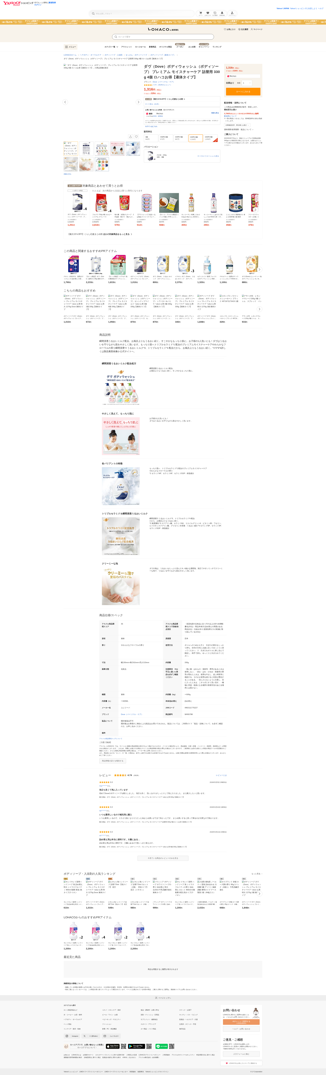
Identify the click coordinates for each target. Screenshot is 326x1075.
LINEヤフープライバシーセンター (116, 1071)
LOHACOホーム (70, 55)
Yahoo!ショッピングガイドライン (157, 1071)
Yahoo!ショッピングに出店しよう (303, 8)
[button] (247, 83)
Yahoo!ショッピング (71, 1071)
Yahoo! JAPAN (283, 8)
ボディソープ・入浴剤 (113, 55)
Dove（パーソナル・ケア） (132, 714)
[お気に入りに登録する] (136, 136)
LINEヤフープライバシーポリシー (91, 1071)
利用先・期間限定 (158, 116)
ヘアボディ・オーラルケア (90, 55)
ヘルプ (320, 8)
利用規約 (133, 1071)
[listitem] (83, 1010)
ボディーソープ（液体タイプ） (162, 55)
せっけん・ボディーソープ (136, 55)
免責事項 (141, 1071)
